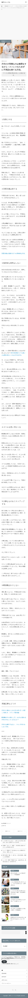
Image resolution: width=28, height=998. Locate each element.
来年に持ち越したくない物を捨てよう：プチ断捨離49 (18, 874)
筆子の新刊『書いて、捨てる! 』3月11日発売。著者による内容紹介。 (14, 856)
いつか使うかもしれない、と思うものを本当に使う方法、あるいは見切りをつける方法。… (14, 841)
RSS (15, 990)
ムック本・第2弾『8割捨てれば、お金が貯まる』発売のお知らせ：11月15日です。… (14, 860)
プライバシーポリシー (6, 983)
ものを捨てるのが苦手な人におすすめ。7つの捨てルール (18, 900)
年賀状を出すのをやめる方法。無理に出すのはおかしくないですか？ (18, 919)
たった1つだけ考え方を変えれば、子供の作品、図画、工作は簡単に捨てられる (18, 892)
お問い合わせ (4, 980)
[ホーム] (14, 970)
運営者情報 (4, 973)
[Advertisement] (14, 25)
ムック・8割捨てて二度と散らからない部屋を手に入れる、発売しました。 (14, 851)
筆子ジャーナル (6, 2)
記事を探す (4, 976)
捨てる (4, 825)
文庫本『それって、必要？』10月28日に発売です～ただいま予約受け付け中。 (14, 846)
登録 (4, 961)
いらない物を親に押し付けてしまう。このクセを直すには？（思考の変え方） (18, 883)
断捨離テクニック (6, 41)
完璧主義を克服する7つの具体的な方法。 (14, 253)
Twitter (13, 990)
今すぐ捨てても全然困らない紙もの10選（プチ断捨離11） (18, 909)
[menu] (26, 2)
